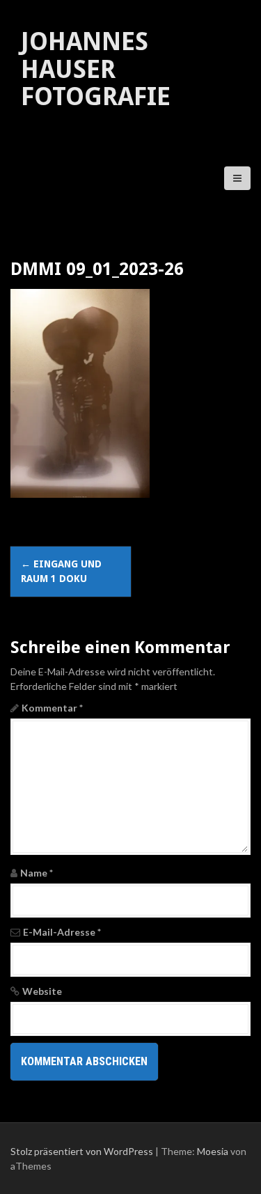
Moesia (212, 1151)
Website (42, 991)
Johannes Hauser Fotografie (96, 68)
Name (36, 873)
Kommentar (52, 708)
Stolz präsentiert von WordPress (81, 1151)
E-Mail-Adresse (62, 932)
